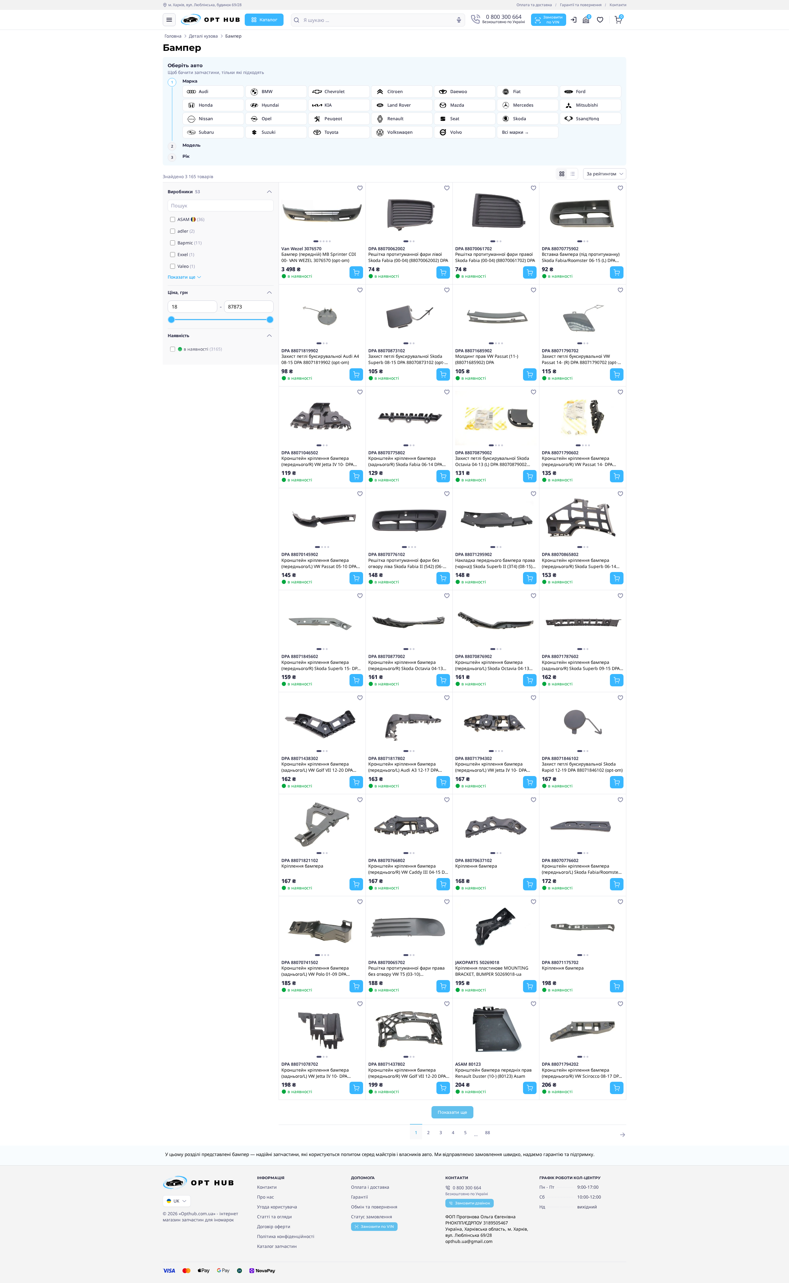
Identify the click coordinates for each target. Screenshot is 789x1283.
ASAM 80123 (468, 1064)
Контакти (618, 4)
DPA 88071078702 (299, 1064)
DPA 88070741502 (299, 962)
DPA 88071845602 (299, 656)
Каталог (268, 19)
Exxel (186, 254)
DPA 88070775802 (386, 453)
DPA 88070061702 (473, 248)
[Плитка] (562, 174)
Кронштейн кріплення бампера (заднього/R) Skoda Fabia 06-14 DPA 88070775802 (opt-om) (405, 461)
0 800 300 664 (467, 1188)
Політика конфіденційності (285, 1236)
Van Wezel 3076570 (301, 248)
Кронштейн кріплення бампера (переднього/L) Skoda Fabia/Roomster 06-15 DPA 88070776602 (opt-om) (581, 869)
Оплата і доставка (370, 1187)
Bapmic (190, 243)
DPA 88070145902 (299, 554)
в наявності (203, 349)
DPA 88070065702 (386, 962)
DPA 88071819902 (299, 350)
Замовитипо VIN (552, 19)
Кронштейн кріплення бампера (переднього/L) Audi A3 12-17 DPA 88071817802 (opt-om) (403, 767)
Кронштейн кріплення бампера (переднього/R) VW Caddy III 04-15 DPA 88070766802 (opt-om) (409, 869)
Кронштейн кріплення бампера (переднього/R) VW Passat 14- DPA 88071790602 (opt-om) (577, 461)
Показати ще (452, 1112)
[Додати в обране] (360, 188)
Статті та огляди (274, 1217)
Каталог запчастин (277, 1246)
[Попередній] (287, 214)
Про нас (265, 1197)
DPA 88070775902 (560, 248)
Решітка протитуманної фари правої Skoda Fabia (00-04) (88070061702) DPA (495, 257)
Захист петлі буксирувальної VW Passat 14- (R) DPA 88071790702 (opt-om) (580, 359)
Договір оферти (273, 1226)
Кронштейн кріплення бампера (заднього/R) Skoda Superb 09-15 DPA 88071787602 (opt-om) (581, 665)
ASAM (191, 219)
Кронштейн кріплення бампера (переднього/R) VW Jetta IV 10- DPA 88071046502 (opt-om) (317, 461)
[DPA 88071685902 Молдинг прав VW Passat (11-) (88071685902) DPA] (496, 316)
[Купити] (356, 272)
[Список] (572, 174)
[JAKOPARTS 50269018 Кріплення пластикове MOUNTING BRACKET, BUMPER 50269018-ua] (496, 928)
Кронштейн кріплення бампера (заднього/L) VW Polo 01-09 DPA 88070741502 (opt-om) (315, 971)
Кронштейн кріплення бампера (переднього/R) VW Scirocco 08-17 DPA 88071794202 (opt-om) (581, 1073)
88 (487, 1132)
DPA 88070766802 (386, 860)
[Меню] (169, 19)
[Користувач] (573, 20)
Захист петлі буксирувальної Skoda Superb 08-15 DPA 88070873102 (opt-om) (406, 359)
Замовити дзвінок (472, 1203)
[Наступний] (357, 214)
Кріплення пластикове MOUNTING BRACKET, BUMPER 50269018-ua (491, 971)
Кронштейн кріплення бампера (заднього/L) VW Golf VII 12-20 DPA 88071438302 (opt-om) (317, 767)
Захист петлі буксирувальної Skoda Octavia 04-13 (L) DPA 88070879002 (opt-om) (492, 461)
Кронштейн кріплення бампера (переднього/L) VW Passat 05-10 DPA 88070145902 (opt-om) (319, 563)
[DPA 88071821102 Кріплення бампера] (322, 826)
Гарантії (359, 1197)
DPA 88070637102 (473, 860)
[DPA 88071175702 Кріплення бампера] (582, 928)
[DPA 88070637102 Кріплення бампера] (496, 826)
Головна (173, 36)
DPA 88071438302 (299, 758)
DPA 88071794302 (473, 758)
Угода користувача (277, 1207)
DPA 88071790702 (560, 350)
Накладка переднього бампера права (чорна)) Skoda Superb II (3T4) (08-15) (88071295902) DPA (495, 563)
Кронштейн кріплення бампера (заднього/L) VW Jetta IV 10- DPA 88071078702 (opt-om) (315, 1073)
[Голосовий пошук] (459, 20)
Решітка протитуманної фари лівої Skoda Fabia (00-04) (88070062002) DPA (408, 257)
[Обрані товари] (601, 20)
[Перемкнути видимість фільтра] (269, 191)
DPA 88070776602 (560, 860)
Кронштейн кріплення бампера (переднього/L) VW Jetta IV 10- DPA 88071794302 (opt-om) (491, 767)
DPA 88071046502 (299, 453)
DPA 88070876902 (473, 656)
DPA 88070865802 (560, 554)
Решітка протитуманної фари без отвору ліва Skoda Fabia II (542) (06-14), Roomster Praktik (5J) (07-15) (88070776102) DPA (405, 563)
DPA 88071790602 (560, 453)
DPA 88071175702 (560, 962)
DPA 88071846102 (560, 758)
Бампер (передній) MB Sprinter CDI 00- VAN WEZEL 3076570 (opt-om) (318, 257)
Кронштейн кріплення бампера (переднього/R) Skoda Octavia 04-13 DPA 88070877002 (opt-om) (405, 665)
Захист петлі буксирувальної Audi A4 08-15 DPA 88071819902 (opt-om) (320, 359)
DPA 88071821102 (299, 860)
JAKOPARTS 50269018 (477, 962)
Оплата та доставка (534, 4)
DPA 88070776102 (386, 554)
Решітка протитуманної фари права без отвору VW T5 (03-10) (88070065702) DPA (406, 971)
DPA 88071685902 (473, 350)
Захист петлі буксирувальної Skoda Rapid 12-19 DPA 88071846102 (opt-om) (582, 767)
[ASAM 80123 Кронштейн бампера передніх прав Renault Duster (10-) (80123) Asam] (496, 1030)
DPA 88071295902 (473, 554)
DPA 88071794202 (560, 1064)
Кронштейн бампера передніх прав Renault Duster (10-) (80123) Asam (493, 1073)
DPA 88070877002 (386, 656)
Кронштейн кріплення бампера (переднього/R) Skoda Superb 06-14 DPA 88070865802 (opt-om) (579, 563)
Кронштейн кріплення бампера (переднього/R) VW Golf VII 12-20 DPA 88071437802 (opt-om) (407, 1073)
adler (186, 231)
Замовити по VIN (377, 1226)
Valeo (186, 266)
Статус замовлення (371, 1217)
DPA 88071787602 (560, 656)
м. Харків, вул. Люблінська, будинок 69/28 (205, 4)
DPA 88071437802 (386, 1064)
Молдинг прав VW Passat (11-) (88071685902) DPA (486, 359)
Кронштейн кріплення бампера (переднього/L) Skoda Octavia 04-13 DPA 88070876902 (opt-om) (492, 665)
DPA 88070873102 (386, 350)
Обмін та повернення (374, 1207)
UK (176, 1201)
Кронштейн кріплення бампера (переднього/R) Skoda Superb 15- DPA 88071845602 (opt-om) (320, 665)
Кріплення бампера (302, 866)
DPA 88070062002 (386, 248)
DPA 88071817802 (386, 758)
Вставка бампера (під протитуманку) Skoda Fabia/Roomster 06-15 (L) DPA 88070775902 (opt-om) (580, 257)
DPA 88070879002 (473, 453)
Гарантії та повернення (581, 4)
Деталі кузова (203, 36)
